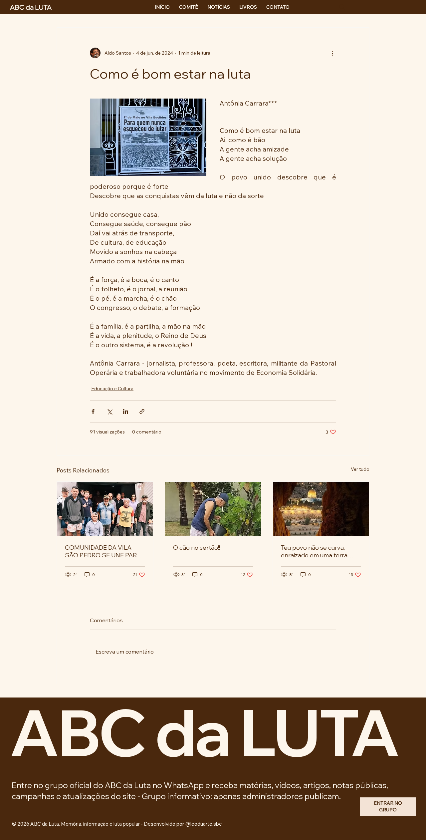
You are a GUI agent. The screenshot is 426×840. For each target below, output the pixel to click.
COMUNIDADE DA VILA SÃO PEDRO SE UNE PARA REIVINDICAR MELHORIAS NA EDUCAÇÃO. (103, 551)
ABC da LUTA (204, 732)
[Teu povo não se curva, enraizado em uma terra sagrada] (321, 509)
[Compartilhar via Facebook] (93, 411)
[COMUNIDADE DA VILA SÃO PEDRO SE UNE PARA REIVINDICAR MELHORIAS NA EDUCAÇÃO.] (105, 509)
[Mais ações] (332, 53)
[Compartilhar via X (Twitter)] (109, 411)
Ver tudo (360, 469)
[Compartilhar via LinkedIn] (125, 411)
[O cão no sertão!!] (213, 509)
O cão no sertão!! (196, 547)
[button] (388, 806)
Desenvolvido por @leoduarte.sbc (183, 824)
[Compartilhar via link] (142, 411)
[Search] (342, 7)
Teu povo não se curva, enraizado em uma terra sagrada (314, 551)
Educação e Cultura (112, 389)
